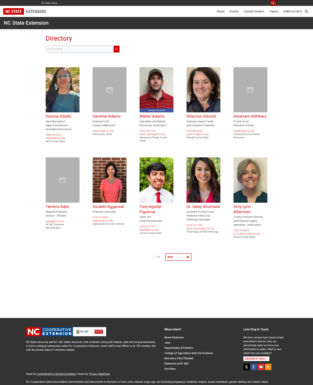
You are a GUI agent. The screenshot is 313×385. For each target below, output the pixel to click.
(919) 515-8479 (100, 217)
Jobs (167, 342)
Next (170, 256)
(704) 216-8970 (241, 230)
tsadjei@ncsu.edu (55, 221)
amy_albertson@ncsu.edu (246, 233)
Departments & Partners (178, 347)
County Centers (254, 11)
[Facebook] (254, 367)
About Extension (174, 337)
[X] (246, 367)
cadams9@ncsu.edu (103, 131)
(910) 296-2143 (147, 131)
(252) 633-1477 (147, 226)
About (220, 11)
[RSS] (268, 367)
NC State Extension (26, 23)
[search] (273, 3)
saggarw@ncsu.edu (103, 220)
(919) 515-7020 (194, 225)
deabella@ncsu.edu (56, 138)
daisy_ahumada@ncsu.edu (200, 228)
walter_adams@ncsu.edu (153, 134)
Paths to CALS (292, 11)
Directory (59, 38)
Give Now (170, 368)
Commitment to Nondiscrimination (56, 374)
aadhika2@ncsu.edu (243, 131)
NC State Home (49, 3)
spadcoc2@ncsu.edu (197, 134)
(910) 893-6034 (194, 131)
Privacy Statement (99, 374)
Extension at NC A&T (176, 363)
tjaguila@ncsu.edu (149, 229)
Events (234, 11)
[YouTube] (261, 367)
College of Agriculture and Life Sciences (188, 353)
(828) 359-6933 (53, 135)
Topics (273, 11)
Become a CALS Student (178, 358)
